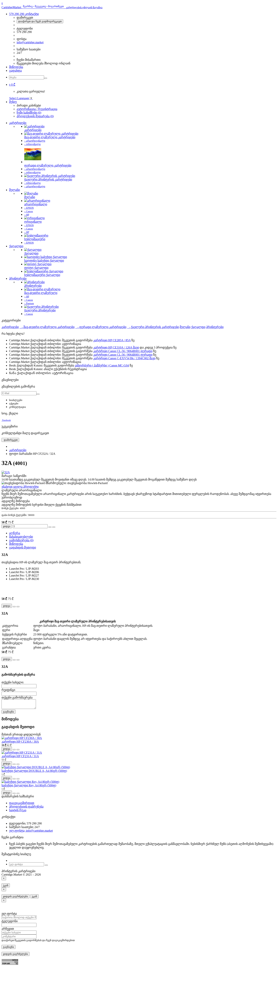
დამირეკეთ (10, 439)
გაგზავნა (8, 711)
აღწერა (14, 533)
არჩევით (8, 928)
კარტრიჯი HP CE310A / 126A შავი (116, 347)
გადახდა (15, 70)
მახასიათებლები (21, 536)
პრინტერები (17, 278)
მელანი (14, 189)
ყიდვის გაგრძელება (15, 896)
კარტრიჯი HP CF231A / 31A (20, 756)
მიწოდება (16, 67)
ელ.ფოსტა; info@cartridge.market (31, 830)
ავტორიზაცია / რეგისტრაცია (37, 109)
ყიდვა (6, 526)
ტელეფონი (10, 921)
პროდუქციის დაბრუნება (26, 806)
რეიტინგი (8, 689)
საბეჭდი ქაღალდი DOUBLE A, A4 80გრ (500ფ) (34, 770)
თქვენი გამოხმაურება (17, 697)
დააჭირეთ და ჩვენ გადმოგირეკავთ (40, 21)
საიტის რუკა (17, 810)
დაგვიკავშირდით (21, 803)
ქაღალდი (16, 246)
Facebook (6, 420)
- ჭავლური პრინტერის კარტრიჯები (153, 327)
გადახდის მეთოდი (22, 547)
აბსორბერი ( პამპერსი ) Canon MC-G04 (102, 365)
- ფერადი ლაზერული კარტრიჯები (100, 327)
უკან (5, 885)
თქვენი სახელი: (13, 682)
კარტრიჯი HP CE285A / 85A (112, 340)
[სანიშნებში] (49, 527)
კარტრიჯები (17, 122)
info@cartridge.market (30, 42)
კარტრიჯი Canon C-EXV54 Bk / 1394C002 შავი (124, 358)
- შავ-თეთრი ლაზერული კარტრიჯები (47, 327)
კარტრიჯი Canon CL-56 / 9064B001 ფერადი (122, 351)
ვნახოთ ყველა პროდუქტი (20, 486)
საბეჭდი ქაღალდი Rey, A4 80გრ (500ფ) (29, 785)
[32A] (6, 472)
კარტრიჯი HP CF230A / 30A (20, 741)
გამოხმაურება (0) (21, 540)
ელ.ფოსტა (9, 913)
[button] (12, 84)
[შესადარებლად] (53, 527)
